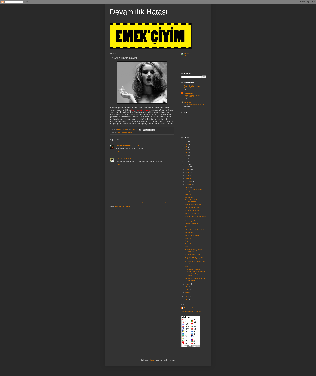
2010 (186, 296)
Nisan (187, 284)
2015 (186, 153)
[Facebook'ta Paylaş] (151, 130)
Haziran (188, 184)
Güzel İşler (188, 194)
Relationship (187, 88)
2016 (186, 150)
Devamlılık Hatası (139, 12)
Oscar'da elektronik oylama (194, 207)
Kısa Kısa (188, 226)
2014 (186, 156)
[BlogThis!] (146, 130)
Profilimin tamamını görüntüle (191, 311)
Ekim (187, 173)
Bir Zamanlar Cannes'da (193, 210)
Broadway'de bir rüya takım (194, 221)
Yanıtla (118, 151)
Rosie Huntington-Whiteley (124, 132)
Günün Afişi (189, 197)
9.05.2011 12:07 (135, 145)
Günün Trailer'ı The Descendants (191, 201)
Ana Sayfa (142, 203)
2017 (186, 147)
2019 (186, 141)
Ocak (187, 293)
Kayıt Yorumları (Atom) (122, 206)
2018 (186, 144)
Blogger (152, 360)
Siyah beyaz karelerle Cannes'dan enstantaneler (195, 270)
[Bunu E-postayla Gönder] (144, 130)
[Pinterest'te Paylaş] (153, 130)
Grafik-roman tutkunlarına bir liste (194, 104)
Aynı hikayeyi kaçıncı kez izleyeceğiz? (193, 250)
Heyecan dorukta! (191, 241)
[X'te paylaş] (148, 130)
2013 (186, 159)
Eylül (187, 175)
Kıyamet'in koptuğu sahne (193, 204)
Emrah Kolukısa (189, 308)
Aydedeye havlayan (123, 145)
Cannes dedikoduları (192, 235)
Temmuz (188, 181)
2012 (186, 161)
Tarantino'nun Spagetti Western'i (192, 275)
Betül (117, 158)
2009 (186, 299)
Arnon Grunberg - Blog (192, 86)
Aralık (187, 167)
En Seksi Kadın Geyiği (192, 254)
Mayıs (187, 187)
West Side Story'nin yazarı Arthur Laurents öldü (194, 258)
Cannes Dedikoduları (192, 224)
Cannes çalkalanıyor (192, 213)
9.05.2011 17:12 (125, 158)
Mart (187, 287)
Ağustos (188, 178)
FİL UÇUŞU (188, 102)
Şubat (187, 290)
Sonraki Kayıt (114, 203)
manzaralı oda (189, 93)
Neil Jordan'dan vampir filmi (194, 229)
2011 (186, 164)
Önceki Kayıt (169, 203)
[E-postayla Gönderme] (139, 129)
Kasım (187, 170)
